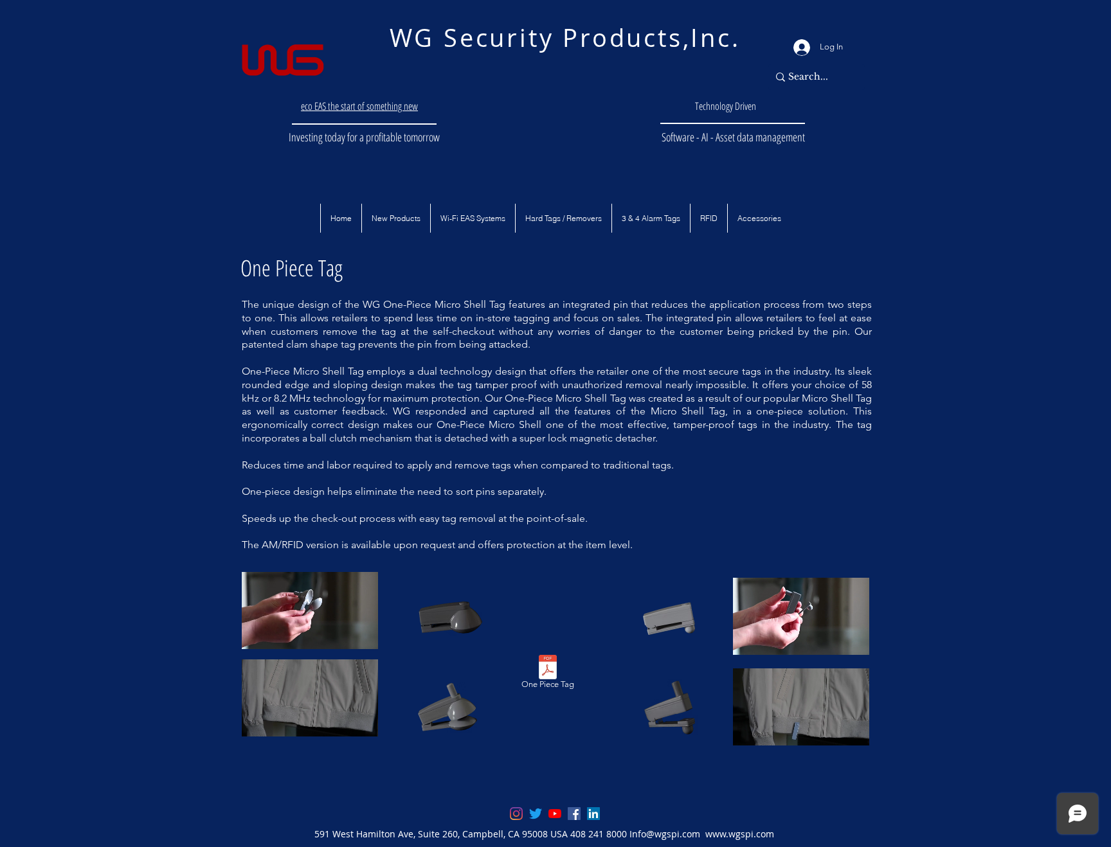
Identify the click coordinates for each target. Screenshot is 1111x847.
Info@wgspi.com (664, 834)
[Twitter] (535, 813)
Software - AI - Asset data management (733, 137)
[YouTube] (554, 813)
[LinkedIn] (593, 813)
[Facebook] (574, 813)
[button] (340, 218)
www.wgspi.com (739, 834)
